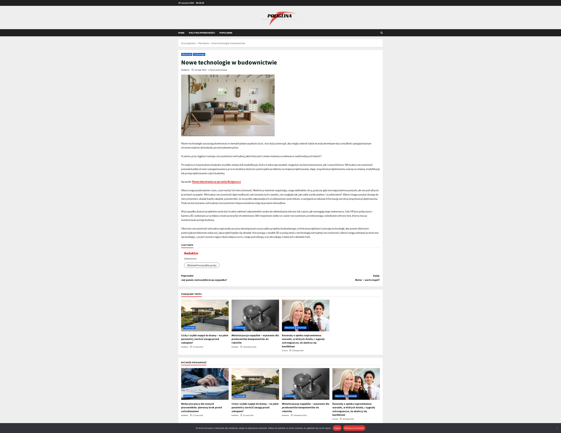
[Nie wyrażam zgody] (557, 428)
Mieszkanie (186, 54)
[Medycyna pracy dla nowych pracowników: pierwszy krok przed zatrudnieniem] (205, 384)
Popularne (225, 32)
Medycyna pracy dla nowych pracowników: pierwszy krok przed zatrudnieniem (201, 407)
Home (181, 32)
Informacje (301, 328)
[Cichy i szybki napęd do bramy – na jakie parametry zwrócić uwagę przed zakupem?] (205, 315)
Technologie (199, 54)
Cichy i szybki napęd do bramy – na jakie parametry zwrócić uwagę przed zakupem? (204, 339)
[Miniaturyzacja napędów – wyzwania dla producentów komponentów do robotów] (255, 315)
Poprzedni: (204, 278)
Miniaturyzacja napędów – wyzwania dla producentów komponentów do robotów (255, 339)
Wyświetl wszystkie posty (202, 265)
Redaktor (185, 70)
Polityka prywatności (202, 32)
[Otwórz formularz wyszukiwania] (382, 33)
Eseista (285, 350)
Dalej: (367, 278)
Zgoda (337, 428)
